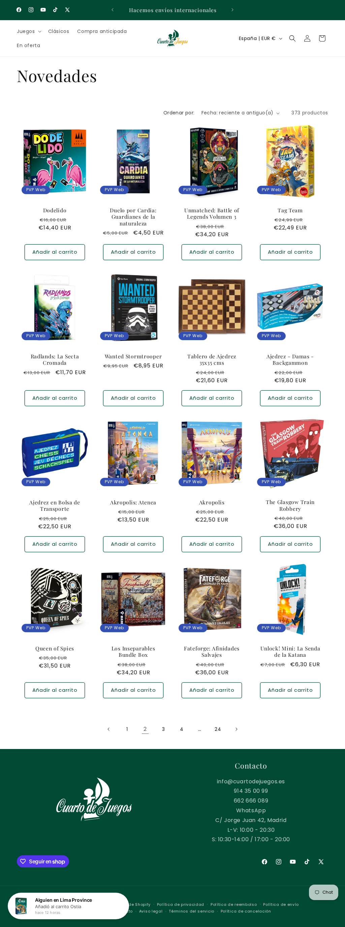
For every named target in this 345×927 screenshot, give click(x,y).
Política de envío (281, 904)
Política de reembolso (234, 904)
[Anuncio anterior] (112, 9)
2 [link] (145, 729)
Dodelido (55, 210)
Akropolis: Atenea (133, 502)
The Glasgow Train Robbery (290, 505)
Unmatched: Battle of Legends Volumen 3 (211, 213)
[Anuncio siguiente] (232, 9)
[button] (28, 31)
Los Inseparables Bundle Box (133, 651)
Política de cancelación (246, 911)
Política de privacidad (180, 904)
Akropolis (211, 502)
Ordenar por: (179, 112)
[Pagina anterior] (108, 729)
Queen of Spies (54, 648)
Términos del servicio (191, 911)
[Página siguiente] (236, 729)
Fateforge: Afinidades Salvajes (212, 651)
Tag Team (290, 210)
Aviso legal (151, 911)
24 (218, 729)
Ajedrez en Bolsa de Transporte (54, 505)
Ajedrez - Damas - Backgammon (290, 359)
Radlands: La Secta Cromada (55, 359)
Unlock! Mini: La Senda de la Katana (290, 651)
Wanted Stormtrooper (133, 356)
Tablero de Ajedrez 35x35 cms (211, 359)
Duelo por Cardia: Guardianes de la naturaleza (133, 216)
